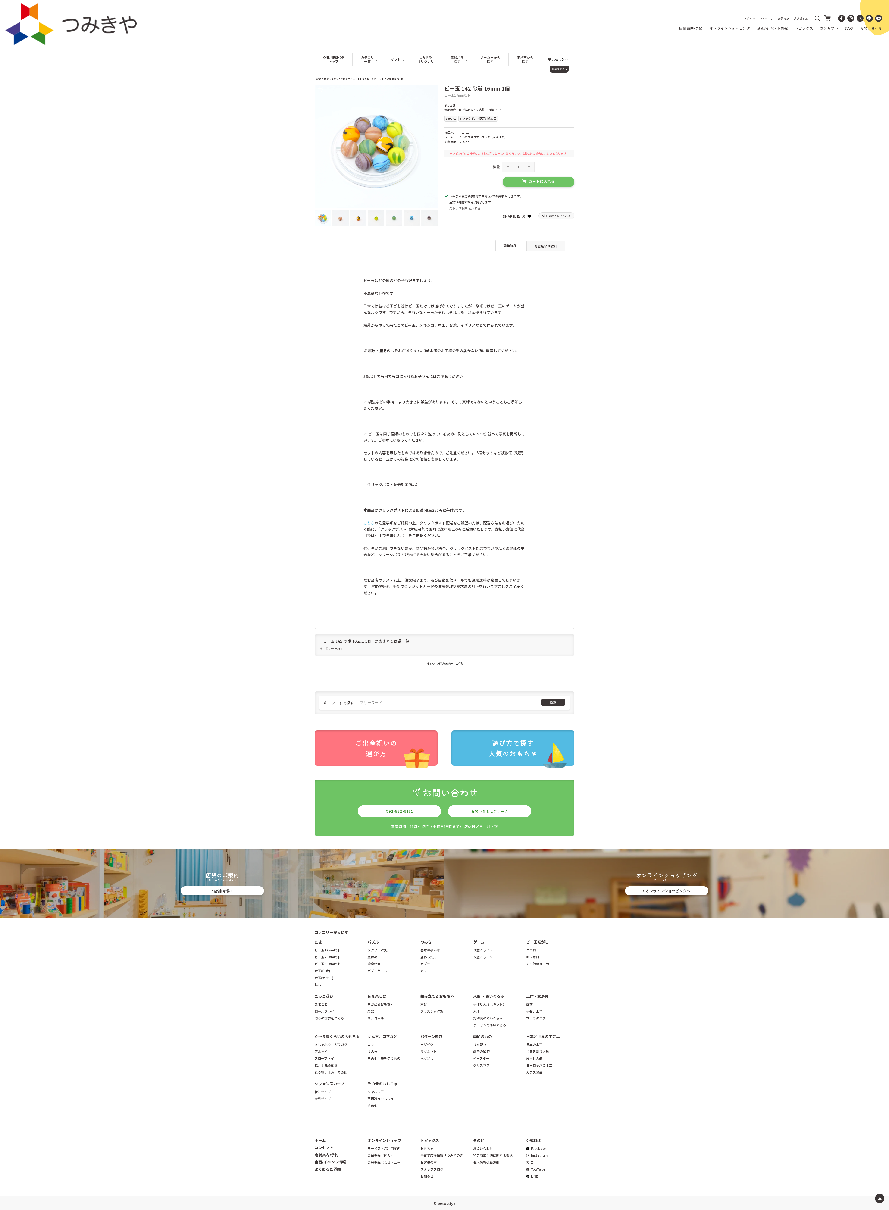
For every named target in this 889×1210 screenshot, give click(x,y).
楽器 (370, 1011)
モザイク (427, 1044)
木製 (423, 1004)
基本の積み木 (430, 950)
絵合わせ (374, 964)
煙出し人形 (534, 1058)
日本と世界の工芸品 (543, 1036)
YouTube (537, 1169)
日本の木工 (534, 1044)
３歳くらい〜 (483, 950)
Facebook (538, 1148)
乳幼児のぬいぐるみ (488, 1018)
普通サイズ (323, 1091)
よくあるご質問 (328, 1169)
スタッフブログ (431, 1169)
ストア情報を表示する (465, 208)
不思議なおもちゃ (380, 1098)
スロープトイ (324, 1058)
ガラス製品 (534, 1072)
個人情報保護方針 (486, 1162)
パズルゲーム (377, 971)
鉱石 (318, 984)
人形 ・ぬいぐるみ (488, 996)
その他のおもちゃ (382, 1083)
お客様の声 (428, 1162)
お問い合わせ (483, 1148)
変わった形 (428, 957)
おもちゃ (427, 1148)
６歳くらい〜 (483, 957)
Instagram (539, 1155)
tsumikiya (446, 1203)
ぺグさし (427, 1058)
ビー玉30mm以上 (327, 964)
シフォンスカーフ (329, 1083)
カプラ (425, 964)
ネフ (423, 971)
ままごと (321, 1004)
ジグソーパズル (378, 950)
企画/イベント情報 (330, 1162)
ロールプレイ (324, 1011)
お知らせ (427, 1176)
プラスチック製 (431, 1011)
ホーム (320, 1140)
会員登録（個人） (380, 1155)
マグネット (428, 1051)
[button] (818, 18)
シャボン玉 (375, 1091)
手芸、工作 (534, 1011)
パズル (373, 942)
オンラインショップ (384, 1140)
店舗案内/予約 (326, 1154)
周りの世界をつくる (329, 1018)
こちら (369, 523)
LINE (534, 1176)
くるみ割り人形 (537, 1051)
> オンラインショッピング (336, 79)
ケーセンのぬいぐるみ (489, 1025)
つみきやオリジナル (425, 59)
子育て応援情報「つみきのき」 (443, 1155)
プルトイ (321, 1051)
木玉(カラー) (324, 977)
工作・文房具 (539, 996)
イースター (481, 1058)
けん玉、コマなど (382, 1036)
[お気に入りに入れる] (320, 90)
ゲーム (478, 942)
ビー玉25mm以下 (327, 957)
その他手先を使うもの (383, 1058)
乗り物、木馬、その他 (331, 1072)
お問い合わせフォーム (489, 811)
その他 (372, 1105)
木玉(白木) (322, 971)
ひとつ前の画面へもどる (446, 663)
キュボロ (532, 957)
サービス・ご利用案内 (383, 1148)
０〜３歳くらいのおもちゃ (337, 1036)
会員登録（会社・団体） (385, 1162)
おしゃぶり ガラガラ (331, 1044)
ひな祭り (479, 1044)
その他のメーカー (539, 964)
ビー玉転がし (537, 942)
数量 (496, 166)
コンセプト (324, 1147)
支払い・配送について (491, 109)
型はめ (372, 957)
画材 (529, 1004)
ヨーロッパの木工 (539, 1065)
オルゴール (375, 1018)
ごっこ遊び (324, 996)
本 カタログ (536, 1018)
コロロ (531, 950)
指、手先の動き (326, 1065)
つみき (426, 942)
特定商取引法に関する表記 (493, 1155)
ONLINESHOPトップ (333, 59)
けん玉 (372, 1051)
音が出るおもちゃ (380, 1004)
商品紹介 (509, 245)
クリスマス (481, 1065)
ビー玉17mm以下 (362, 79)
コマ (370, 1044)
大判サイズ (323, 1098)
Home (318, 79)
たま (318, 942)
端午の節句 (481, 1051)
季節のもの (482, 1036)
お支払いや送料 (545, 246)
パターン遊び (431, 1036)
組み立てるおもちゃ (437, 996)
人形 (476, 1011)
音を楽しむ (376, 996)
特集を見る (558, 69)
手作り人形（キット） (489, 1004)
